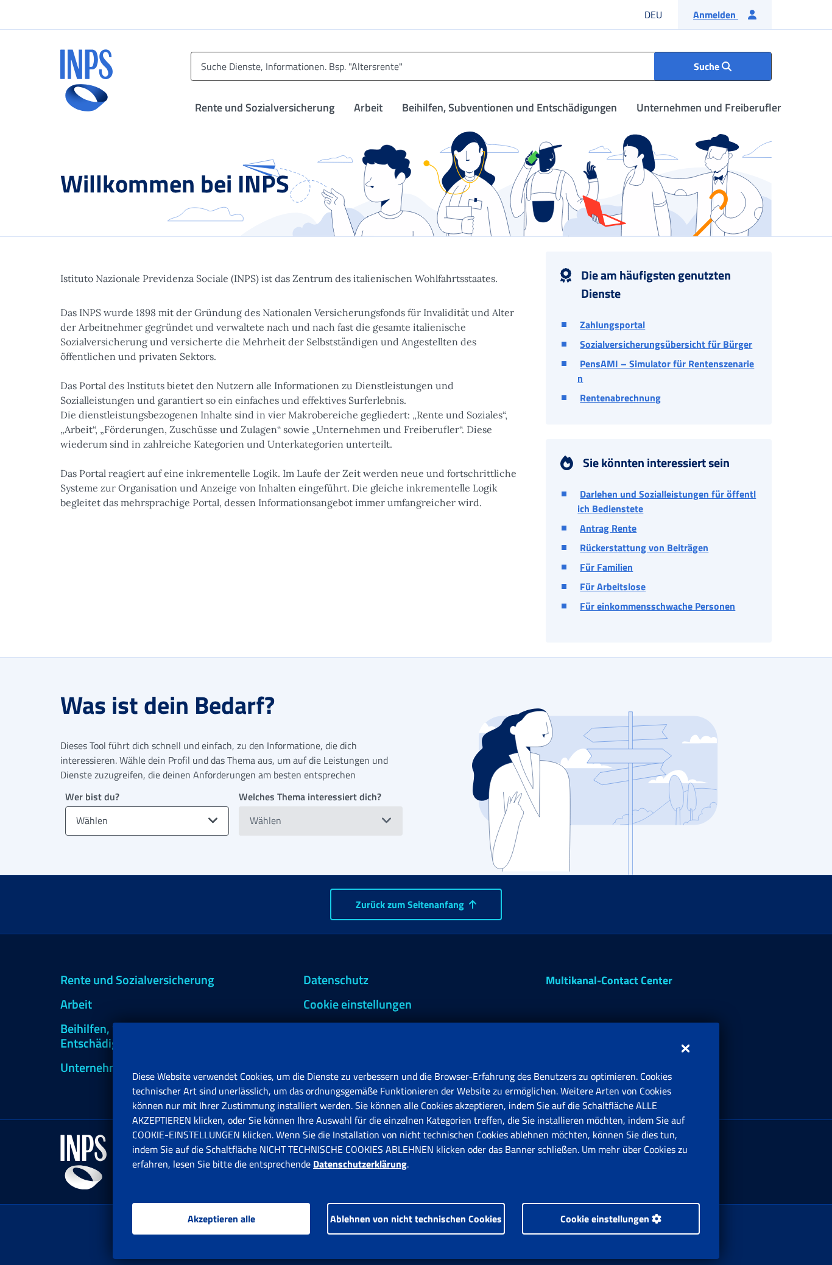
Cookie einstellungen (606, 1218)
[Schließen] (685, 1048)
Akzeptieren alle (221, 1218)
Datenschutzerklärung (360, 1164)
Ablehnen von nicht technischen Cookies (416, 1218)
